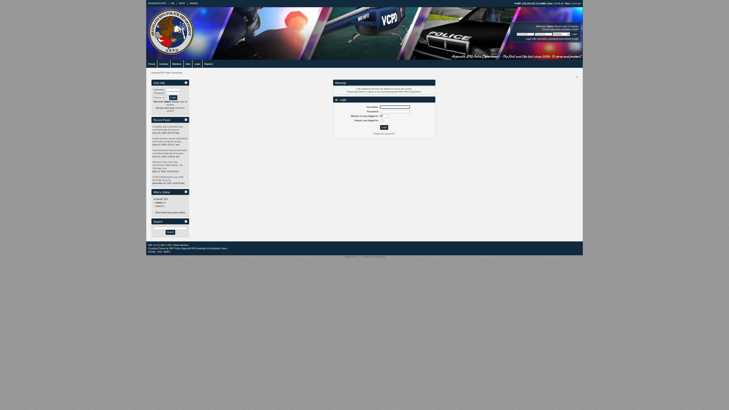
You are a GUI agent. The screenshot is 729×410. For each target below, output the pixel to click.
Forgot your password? (384, 133)
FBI (172, 3)
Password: (159, 93)
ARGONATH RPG (157, 3)
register (574, 26)
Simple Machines (181, 245)
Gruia (164, 168)
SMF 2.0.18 (153, 245)
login (564, 26)
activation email (569, 29)
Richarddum (173, 130)
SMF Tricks (174, 248)
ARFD (182, 3)
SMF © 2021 (166, 245)
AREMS (194, 3)
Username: (159, 89)
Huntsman (166, 180)
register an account (376, 92)
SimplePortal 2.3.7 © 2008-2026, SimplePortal (364, 257)
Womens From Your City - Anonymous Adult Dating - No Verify (167, 165)
